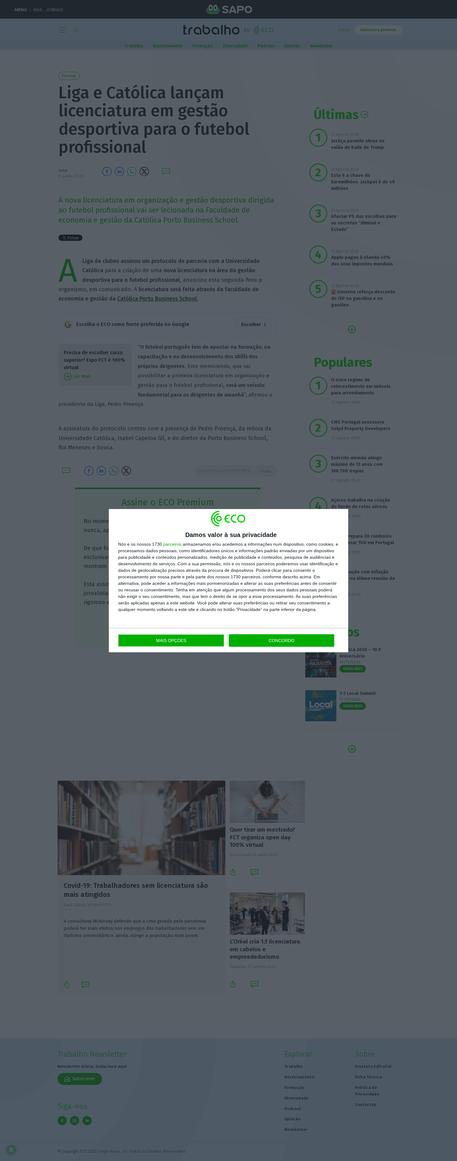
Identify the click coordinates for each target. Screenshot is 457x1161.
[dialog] (228, 580)
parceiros (172, 544)
